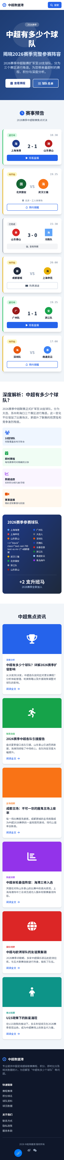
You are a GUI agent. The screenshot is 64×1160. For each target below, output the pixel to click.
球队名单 (47, 83)
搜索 (56, 5)
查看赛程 (19, 83)
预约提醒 (34, 207)
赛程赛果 (7, 1091)
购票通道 (34, 285)
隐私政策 (7, 1126)
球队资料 (7, 1101)
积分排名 (7, 1096)
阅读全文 (11, 689)
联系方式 (7, 1121)
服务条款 (7, 1130)
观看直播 (34, 158)
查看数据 (34, 246)
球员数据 (7, 1106)
